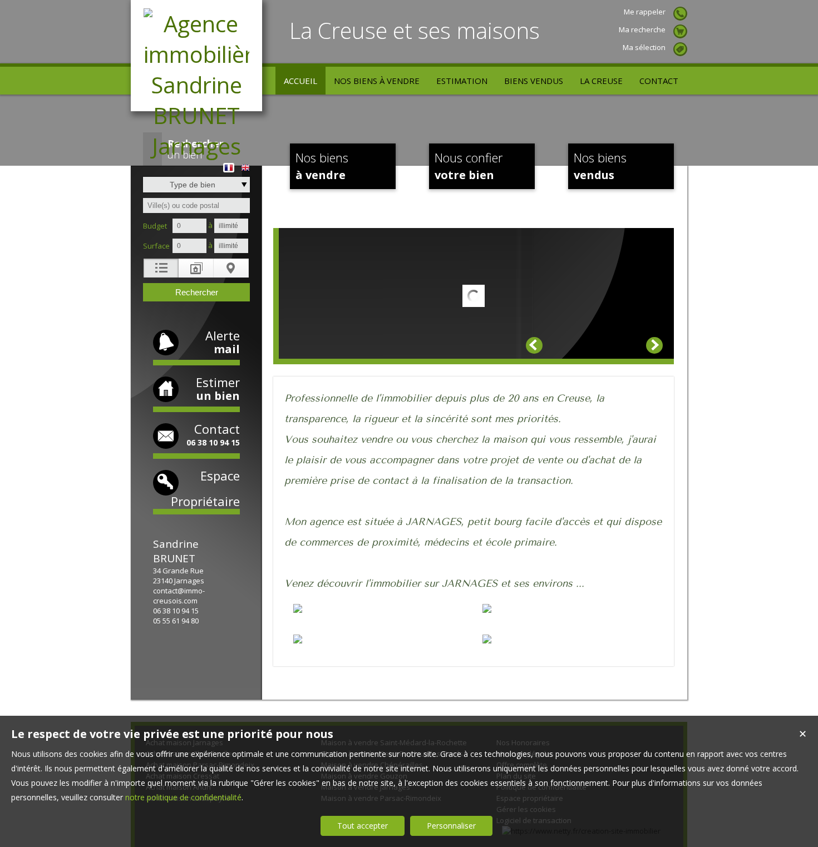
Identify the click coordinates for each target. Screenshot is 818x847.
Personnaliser (451, 825)
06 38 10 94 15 (176, 611)
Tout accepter (362, 825)
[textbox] (196, 205)
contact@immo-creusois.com (179, 596)
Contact (213, 434)
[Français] (228, 163)
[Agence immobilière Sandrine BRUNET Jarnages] (196, 146)
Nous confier (468, 165)
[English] (245, 163)
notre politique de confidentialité (183, 797)
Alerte (222, 341)
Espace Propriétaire (205, 488)
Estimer (218, 388)
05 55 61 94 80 (176, 621)
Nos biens (321, 165)
